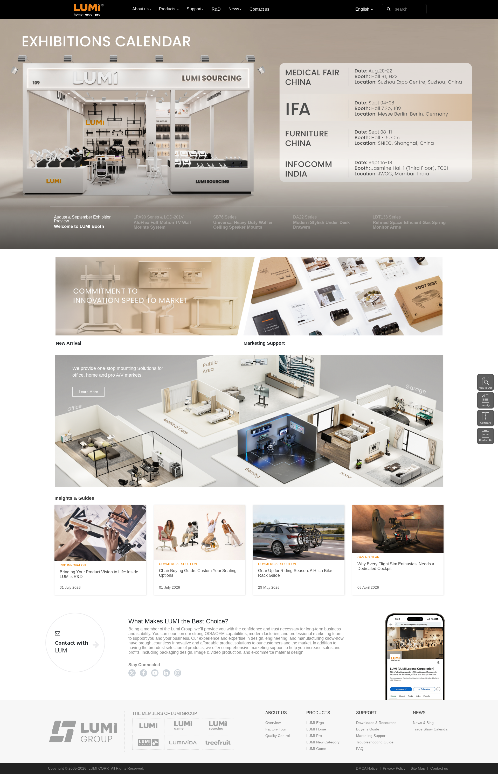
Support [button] (194, 9)
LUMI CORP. (98, 768)
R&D (216, 9)
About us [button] (140, 9)
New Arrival (68, 343)
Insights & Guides (74, 498)
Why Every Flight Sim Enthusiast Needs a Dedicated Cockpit (395, 566)
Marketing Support (264, 343)
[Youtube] (154, 673)
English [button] (362, 9)
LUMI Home (316, 729)
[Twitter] (132, 673)
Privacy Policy (394, 768)
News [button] (234, 9)
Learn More (88, 392)
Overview (273, 723)
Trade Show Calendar (431, 729)
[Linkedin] (166, 673)
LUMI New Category (323, 742)
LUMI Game (316, 749)
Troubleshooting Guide (374, 742)
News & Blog (423, 723)
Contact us (259, 9)
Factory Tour (275, 729)
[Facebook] (143, 673)
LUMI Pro (314, 736)
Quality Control (277, 736)
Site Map (418, 768)
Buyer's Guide (367, 729)
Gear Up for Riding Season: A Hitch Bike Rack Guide (295, 573)
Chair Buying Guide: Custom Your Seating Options (198, 573)
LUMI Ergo (315, 723)
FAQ (359, 749)
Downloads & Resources (376, 723)
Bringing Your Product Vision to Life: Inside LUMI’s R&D (99, 574)
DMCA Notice (367, 768)
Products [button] (167, 9)
